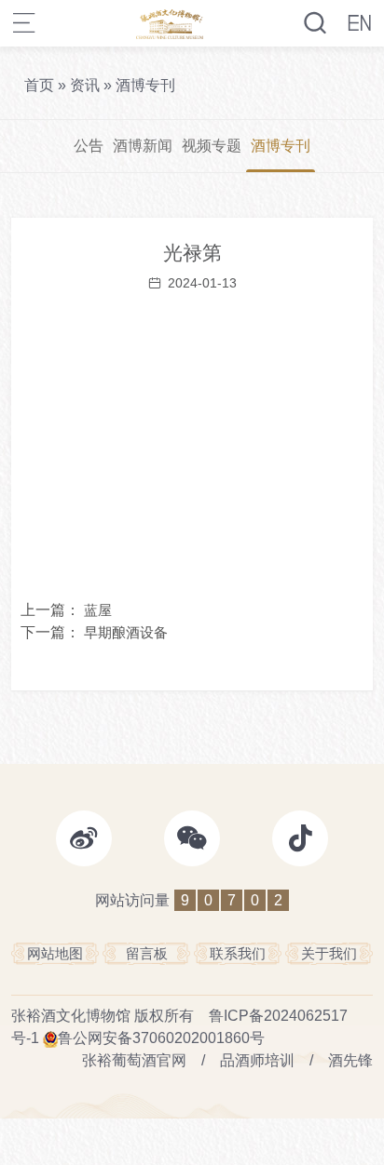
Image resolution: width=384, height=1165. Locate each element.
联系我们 (238, 953)
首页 (39, 85)
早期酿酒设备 (126, 632)
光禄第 (192, 252)
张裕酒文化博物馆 (70, 1016)
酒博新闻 (142, 146)
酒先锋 (350, 1060)
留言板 (147, 953)
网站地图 (55, 953)
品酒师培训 (257, 1060)
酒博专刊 (145, 85)
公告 (88, 146)
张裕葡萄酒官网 (134, 1060)
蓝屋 (98, 610)
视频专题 (211, 146)
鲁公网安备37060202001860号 (161, 1038)
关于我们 (329, 953)
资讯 (85, 85)
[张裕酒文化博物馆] (170, 23)
